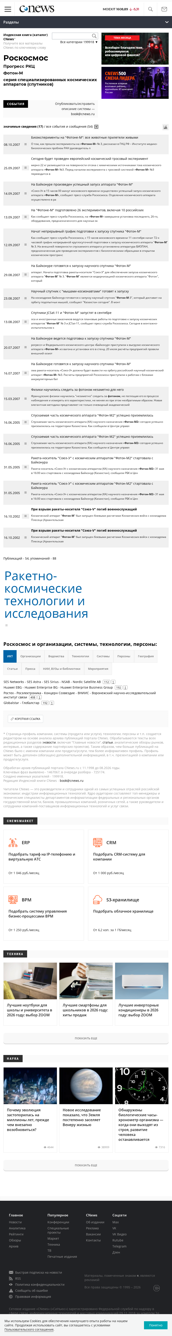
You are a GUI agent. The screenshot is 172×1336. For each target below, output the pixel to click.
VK (114, 1228)
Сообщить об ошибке (31, 1290)
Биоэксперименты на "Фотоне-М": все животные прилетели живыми (84, 137)
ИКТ (10, 656)
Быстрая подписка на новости (38, 1272)
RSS (18, 1278)
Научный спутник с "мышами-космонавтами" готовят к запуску (80, 291)
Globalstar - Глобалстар (21, 703)
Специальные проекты (58, 1230)
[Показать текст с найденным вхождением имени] (96, 126)
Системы (103, 656)
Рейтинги (16, 1234)
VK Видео (119, 1234)
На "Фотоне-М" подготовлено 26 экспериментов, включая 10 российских (87, 210)
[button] (150, 9)
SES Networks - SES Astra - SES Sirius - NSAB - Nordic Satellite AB (52, 682)
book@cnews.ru (83, 114)
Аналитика (17, 1228)
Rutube (117, 1240)
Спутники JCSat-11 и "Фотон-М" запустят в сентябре (71, 313)
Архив (13, 1246)
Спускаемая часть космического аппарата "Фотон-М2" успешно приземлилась (92, 415)
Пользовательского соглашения (29, 1329)
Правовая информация (33, 1296)
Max (115, 1222)
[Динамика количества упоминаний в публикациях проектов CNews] (165, 127)
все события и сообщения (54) (69, 126)
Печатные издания (62, 1256)
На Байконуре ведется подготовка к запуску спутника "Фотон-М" (81, 338)
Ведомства (56, 656)
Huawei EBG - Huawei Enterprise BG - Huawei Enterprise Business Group (58, 687)
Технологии (80, 656)
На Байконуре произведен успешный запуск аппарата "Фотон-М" (82, 184)
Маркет (53, 1238)
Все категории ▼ (79, 42)
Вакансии (93, 1234)
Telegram (119, 1246)
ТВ (49, 1250)
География (146, 656)
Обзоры (15, 1240)
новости (49, 742)
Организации (30, 656)
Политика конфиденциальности (39, 1284)
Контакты (93, 1240)
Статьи (12, 669)
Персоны (123, 656)
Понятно (155, 1325)
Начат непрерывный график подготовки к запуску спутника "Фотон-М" (86, 231)
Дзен (116, 1252)
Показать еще (86, 1038)
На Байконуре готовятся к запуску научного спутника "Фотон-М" (81, 266)
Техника (53, 1244)
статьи (108, 742)
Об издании (95, 1222)
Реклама (92, 1228)
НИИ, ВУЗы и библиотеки (61, 669)
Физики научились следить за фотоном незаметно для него (77, 389)
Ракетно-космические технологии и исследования (46, 594)
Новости (15, 1222)
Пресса (30, 669)
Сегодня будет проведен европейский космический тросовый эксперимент (89, 158)
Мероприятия (98, 669)
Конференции (58, 1222)
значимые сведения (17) (23, 126)
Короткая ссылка (27, 719)
